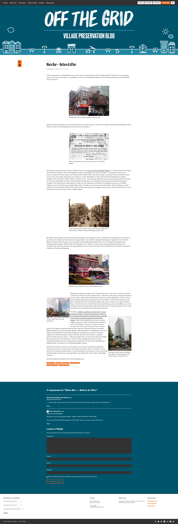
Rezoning (65, 363)
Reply (48, 406)
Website (49, 470)
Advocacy (22, 3)
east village (50, 363)
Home (5, 3)
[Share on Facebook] (19, 62)
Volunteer (151, 505)
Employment (152, 501)
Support (166, 2)
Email (49, 463)
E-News (157, 2)
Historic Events (64, 365)
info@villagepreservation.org (97, 507)
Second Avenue (75, 363)
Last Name (6, 505)
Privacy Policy (22, 521)
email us (127, 501)
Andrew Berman (64, 69)
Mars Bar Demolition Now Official (58, 397)
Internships (152, 503)
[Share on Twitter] (19, 65)
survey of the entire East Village (98, 170)
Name (49, 456)
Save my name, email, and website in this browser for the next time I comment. (72, 476)
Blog (141, 2)
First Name (6, 501)
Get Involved (32, 3)
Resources (50, 3)
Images (148, 2)
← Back (48, 61)
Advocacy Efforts (52, 365)
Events (41, 3)
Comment (50, 436)
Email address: (7, 509)
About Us (13, 3)
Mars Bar (58, 363)
